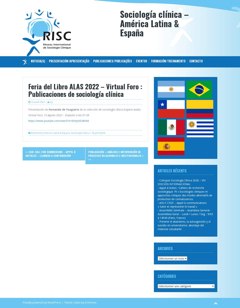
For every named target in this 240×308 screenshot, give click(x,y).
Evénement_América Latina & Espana (50, 133)
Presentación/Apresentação (69, 61)
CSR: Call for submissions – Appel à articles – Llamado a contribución (51, 154)
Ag (51, 102)
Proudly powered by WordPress (41, 302)
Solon (77, 302)
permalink (99, 133)
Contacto (196, 61)
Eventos (141, 61)
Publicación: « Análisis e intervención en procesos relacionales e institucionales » (116, 154)
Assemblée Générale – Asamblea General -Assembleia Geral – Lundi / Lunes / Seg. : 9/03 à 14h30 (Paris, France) (185, 214)
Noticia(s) (38, 61)
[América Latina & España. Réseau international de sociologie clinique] (46, 32)
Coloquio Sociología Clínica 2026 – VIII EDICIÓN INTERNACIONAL (182, 182)
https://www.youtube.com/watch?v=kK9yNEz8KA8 (58, 121)
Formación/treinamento (168, 61)
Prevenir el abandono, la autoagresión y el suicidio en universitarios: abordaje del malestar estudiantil (184, 225)
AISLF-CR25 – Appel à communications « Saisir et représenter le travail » (182, 204)
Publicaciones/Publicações (112, 61)
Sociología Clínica (80, 133)
